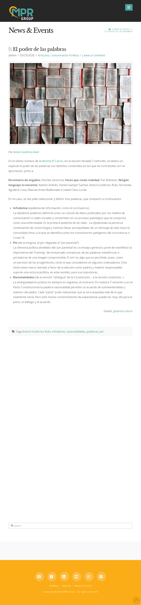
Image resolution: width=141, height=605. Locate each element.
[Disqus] (70, 379)
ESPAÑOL (54, 586)
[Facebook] (39, 576)
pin (101, 331)
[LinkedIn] (64, 576)
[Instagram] (89, 576)
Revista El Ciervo (52, 161)
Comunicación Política (65, 55)
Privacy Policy (83, 586)
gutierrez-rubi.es (123, 311)
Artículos (43, 55)
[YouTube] (76, 576)
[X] (52, 576)
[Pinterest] (101, 576)
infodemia (58, 331)
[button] (129, 7)
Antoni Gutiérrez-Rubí (26, 152)
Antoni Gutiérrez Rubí (37, 331)
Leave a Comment (93, 55)
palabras (92, 331)
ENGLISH (66, 586)
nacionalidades (75, 331)
